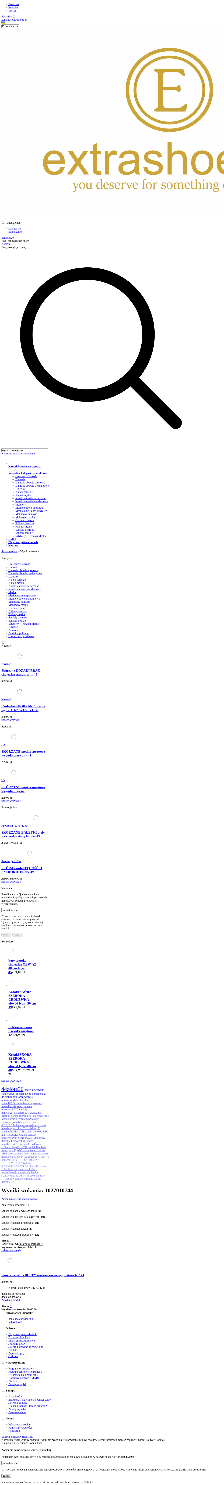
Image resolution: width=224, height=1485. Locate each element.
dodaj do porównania (13, 1293)
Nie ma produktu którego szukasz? (27, 1405)
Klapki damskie (24, 491)
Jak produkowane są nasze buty (25, 1346)
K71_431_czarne (16, 1144)
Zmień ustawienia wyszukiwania (19, 1198)
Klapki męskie (23, 495)
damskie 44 (25, 1169)
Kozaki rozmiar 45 (17, 1175)
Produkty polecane (18, 633)
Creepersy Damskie (26, 476)
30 (28, 1247)
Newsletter (7, 888)
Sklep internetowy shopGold (17, 1436)
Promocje (13, 630)
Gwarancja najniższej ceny (23, 1374)
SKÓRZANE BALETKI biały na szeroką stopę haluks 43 (23, 834)
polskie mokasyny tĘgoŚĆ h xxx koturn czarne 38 (23, 1150)
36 (20, 1089)
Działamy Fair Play (19, 1337)
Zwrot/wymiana (17, 1412)
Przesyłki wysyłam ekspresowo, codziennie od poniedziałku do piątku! (23, 1093)
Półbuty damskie (24, 523)
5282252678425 (35, 1156)
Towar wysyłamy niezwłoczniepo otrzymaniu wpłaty (21, 1106)
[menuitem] (104, 464)
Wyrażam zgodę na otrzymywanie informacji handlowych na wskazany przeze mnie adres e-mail (23, 925)
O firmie (13, 1356)
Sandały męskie (24, 532)
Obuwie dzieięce (24, 520)
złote (12, 1089)
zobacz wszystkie (11, 719)
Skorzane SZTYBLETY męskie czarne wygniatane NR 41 (42, 1275)
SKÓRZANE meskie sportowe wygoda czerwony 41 (23, 753)
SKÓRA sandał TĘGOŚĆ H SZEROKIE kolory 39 (21, 870)
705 (16, 1109)
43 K (29, 1144)
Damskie (20, 479)
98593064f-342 (31, 1166)
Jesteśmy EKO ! (17, 1343)
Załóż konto (15, 231)
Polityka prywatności (20, 1427)
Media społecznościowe (21, 1340)
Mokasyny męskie (25, 517)
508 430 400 (8, 16)
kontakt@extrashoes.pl (14, 19)
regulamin (24, 1118)
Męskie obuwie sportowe (29, 507)
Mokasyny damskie (26, 513)
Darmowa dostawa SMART (24, 1377)
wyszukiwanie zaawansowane (18, 453)
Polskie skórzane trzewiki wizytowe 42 (21, 1031)
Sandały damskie (24, 529)
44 (4, 1089)
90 (35, 1247)
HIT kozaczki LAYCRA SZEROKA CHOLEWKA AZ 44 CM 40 (25, 1161)
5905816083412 (17, 1156)
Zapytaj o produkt (11, 1300)
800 (10, 1103)
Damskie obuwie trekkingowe (32, 485)
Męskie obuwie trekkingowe (31, 510)
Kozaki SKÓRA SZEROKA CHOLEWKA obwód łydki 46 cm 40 (22, 1062)
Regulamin (14, 1430)
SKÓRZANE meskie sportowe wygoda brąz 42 (23, 789)
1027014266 (11, 1125)
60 (31, 1247)
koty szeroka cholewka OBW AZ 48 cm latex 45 (22, 966)
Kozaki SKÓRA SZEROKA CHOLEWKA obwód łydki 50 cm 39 (22, 999)
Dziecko (20, 488)
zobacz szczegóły (11, 1250)
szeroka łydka (26, 1112)
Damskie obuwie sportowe (30, 482)
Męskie (19, 504)
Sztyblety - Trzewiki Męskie (31, 536)
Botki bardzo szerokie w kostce (21, 1115)
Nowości (13, 626)
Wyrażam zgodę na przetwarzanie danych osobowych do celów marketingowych (20, 918)
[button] (3, 22)
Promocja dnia (9, 807)
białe (11, 1109)
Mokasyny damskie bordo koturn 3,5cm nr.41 (23, 1141)
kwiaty (26, 1096)
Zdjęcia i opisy (16, 1353)
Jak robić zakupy (17, 1402)
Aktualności (15, 1396)
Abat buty (9, 1178)
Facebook (13, 4)
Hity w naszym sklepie (21, 636)
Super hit (6, 726)
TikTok (12, 10)
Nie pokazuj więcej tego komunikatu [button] (21, 1442)
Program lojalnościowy (21, 1368)
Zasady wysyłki (17, 1384)
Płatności (13, 1381)
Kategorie (6, 558)
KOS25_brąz (11, 1112)
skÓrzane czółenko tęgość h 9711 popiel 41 (21, 1146)
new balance (32, 1153)
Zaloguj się (14, 228)
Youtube (13, 7)
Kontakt (12, 1349)
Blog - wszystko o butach (22, 1334)
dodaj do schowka (11, 1296)
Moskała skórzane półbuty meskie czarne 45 (20, 1122)
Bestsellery (7, 941)
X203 (30, 1137)
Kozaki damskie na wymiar (30, 498)
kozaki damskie (18, 1137)
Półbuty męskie (23, 526)
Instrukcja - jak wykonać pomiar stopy (29, 1399)
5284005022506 (13, 1166)
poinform (18, 1096)
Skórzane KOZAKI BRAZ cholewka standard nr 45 (20, 672)
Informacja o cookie (19, 1424)
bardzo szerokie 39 (14, 1153)
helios (6, 1131)
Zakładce (17, 1103)
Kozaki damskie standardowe (31, 501)
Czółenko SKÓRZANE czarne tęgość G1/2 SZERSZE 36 (23, 708)
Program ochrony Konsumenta (25, 1371)
